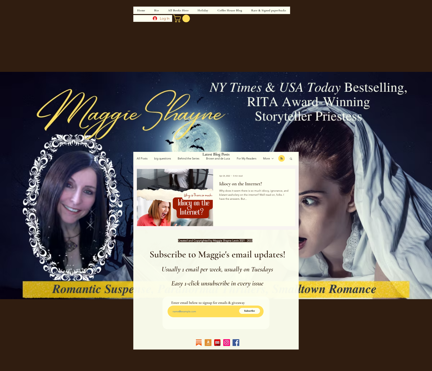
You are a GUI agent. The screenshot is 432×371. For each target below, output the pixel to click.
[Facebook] (236, 342)
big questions (162, 158)
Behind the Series (188, 158)
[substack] (198, 342)
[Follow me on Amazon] (208, 342)
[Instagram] (226, 342)
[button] (291, 159)
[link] (182, 18)
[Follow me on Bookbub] (217, 342)
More (266, 158)
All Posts (142, 158)
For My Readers (246, 158)
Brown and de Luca (218, 158)
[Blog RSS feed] (281, 158)
